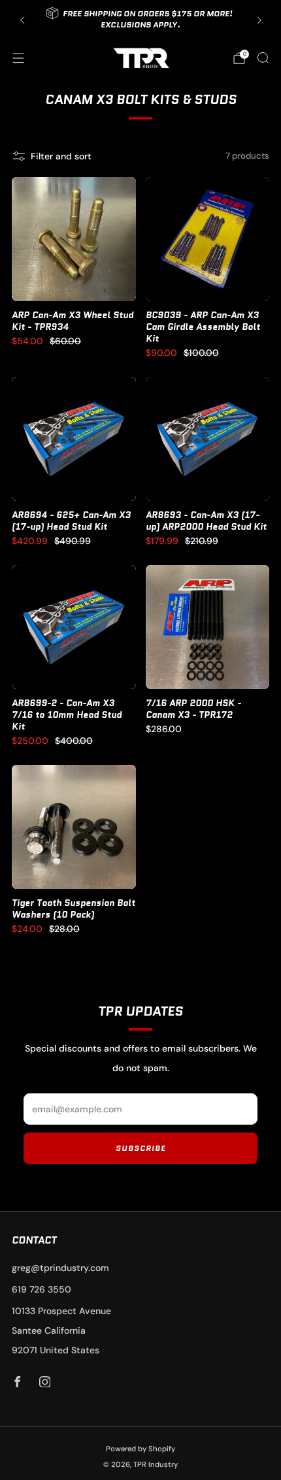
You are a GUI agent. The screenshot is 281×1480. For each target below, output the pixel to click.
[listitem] (141, 20)
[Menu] (18, 58)
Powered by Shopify (140, 1448)
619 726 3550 (41, 1289)
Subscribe (141, 1147)
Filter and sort (61, 156)
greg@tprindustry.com (60, 1268)
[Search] (262, 57)
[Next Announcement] (259, 20)
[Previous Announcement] (22, 20)
